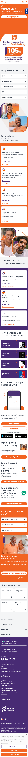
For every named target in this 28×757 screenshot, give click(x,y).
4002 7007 (7, 669)
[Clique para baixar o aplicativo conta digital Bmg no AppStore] (20, 436)
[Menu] (26, 2)
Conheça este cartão (8, 286)
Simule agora (6, 181)
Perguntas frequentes (18, 603)
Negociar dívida (9, 525)
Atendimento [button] (5, 635)
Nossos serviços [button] (6, 624)
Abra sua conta (14, 424)
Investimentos (8, 86)
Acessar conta (9, 530)
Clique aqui (4, 694)
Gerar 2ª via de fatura (11, 519)
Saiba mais (14, 428)
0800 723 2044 (5, 685)
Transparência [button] (6, 629)
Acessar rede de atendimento (14, 482)
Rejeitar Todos (14, 750)
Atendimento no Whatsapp (6, 591)
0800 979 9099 (5, 677)
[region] (14, 34)
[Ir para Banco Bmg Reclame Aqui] (8, 712)
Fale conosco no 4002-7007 (14, 503)
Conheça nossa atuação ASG (14, 578)
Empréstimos (8, 81)
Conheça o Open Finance (14, 457)
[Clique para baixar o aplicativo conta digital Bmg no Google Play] (7, 436)
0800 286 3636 (5, 700)
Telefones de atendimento (19, 591)
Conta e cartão (8, 76)
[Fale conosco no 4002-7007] (23, 471)
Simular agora (6, 161)
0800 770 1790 (11, 671)
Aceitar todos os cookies (14, 754)
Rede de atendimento (5, 603)
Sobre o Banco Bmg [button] (7, 619)
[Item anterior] (2, 32)
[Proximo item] (25, 32)
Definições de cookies (14, 746)
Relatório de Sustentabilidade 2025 (14, 573)
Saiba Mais (5, 164)
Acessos (18, 2)
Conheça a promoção (14, 17)
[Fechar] (26, 734)
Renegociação (8, 97)
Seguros (6, 92)
